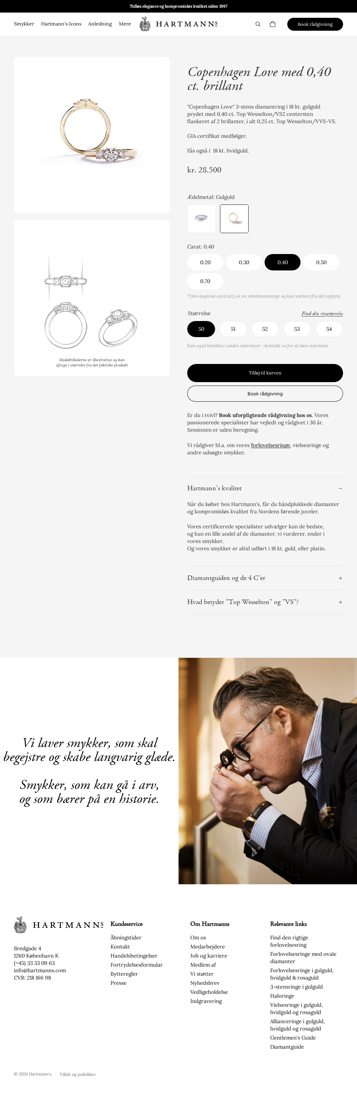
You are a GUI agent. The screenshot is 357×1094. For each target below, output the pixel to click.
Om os (198, 937)
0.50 (321, 262)
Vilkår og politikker (78, 1074)
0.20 (205, 262)
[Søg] (258, 24)
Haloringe (282, 995)
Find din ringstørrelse (322, 313)
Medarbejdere (207, 946)
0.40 (283, 262)
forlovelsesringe (270, 445)
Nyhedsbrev (205, 983)
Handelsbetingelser (134, 955)
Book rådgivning (315, 24)
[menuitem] (125, 24)
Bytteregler (124, 973)
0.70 (205, 281)
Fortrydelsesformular (137, 964)
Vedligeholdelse (209, 992)
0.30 (244, 262)
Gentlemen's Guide (293, 1037)
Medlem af (203, 964)
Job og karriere (208, 955)
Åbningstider (126, 937)
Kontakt (120, 946)
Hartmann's (40, 1074)
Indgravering (206, 1001)
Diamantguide (287, 1046)
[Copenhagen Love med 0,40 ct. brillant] (201, 218)
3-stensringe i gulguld (296, 986)
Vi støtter (202, 973)
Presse (119, 983)
